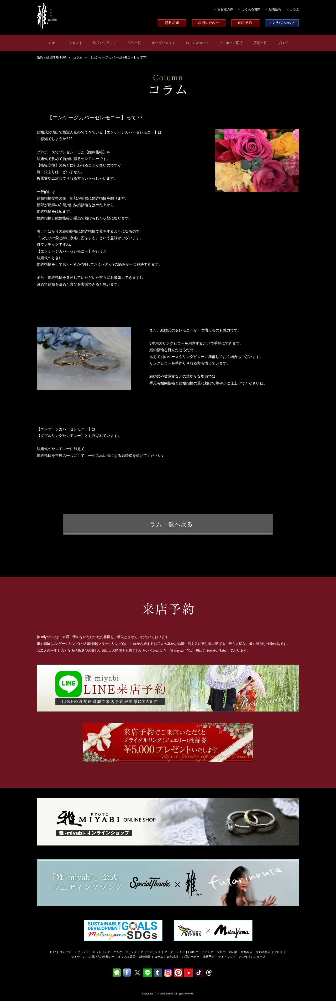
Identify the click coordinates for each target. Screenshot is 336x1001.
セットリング (101, 952)
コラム (294, 9)
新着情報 (275, 9)
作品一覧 (134, 43)
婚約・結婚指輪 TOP (51, 57)
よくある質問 (251, 9)
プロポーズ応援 (231, 43)
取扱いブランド (105, 43)
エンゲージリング (125, 952)
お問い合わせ (190, 956)
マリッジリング (150, 952)
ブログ (282, 43)
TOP (52, 43)
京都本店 (246, 952)
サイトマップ (226, 956)
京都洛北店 (263, 952)
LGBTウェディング (200, 952)
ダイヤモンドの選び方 (85, 956)
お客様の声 (225, 9)
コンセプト (73, 43)
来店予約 (208, 956)
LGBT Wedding (197, 43)
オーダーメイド (163, 43)
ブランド (83, 952)
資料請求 (172, 956)
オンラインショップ (252, 956)
